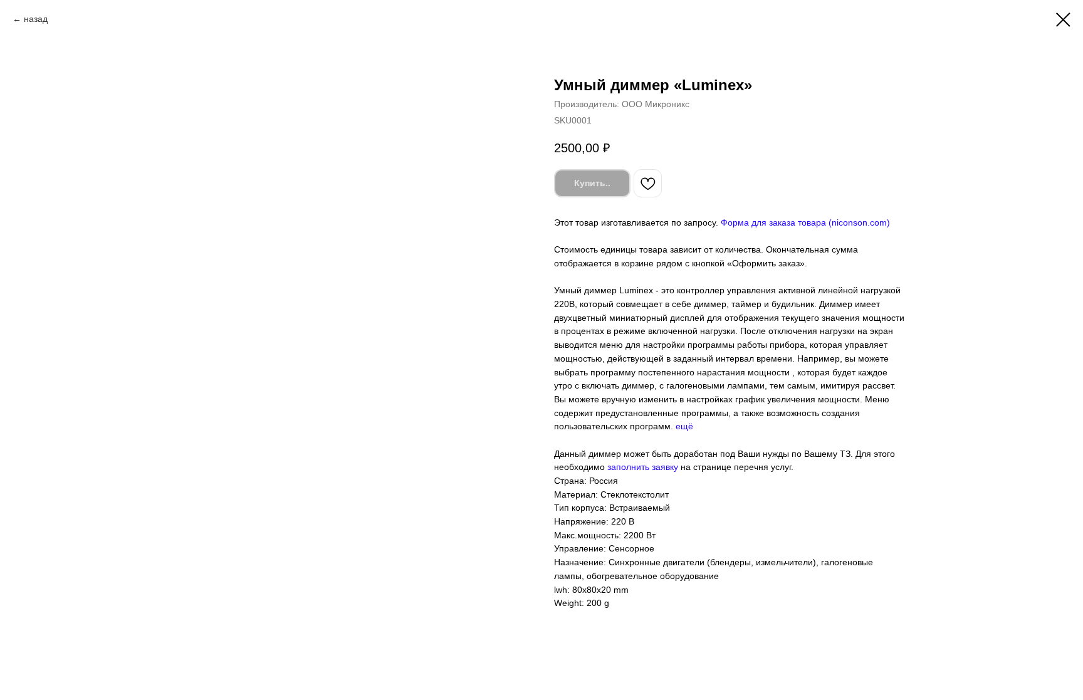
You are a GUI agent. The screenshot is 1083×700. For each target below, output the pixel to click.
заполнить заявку (642, 467)
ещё (684, 426)
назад (36, 19)
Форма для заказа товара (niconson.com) (805, 222)
